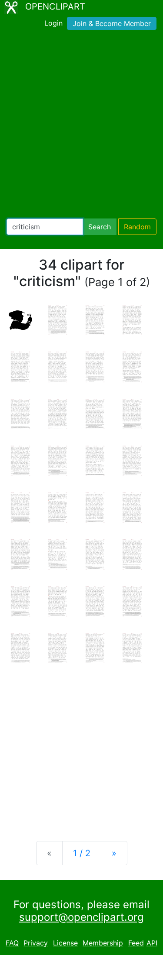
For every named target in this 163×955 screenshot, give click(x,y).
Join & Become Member (112, 23)
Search (99, 226)
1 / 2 (81, 853)
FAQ (12, 943)
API (151, 943)
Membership (103, 943)
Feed (136, 943)
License (65, 943)
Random (137, 226)
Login (53, 23)
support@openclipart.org (81, 917)
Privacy (35, 943)
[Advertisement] (81, 126)
